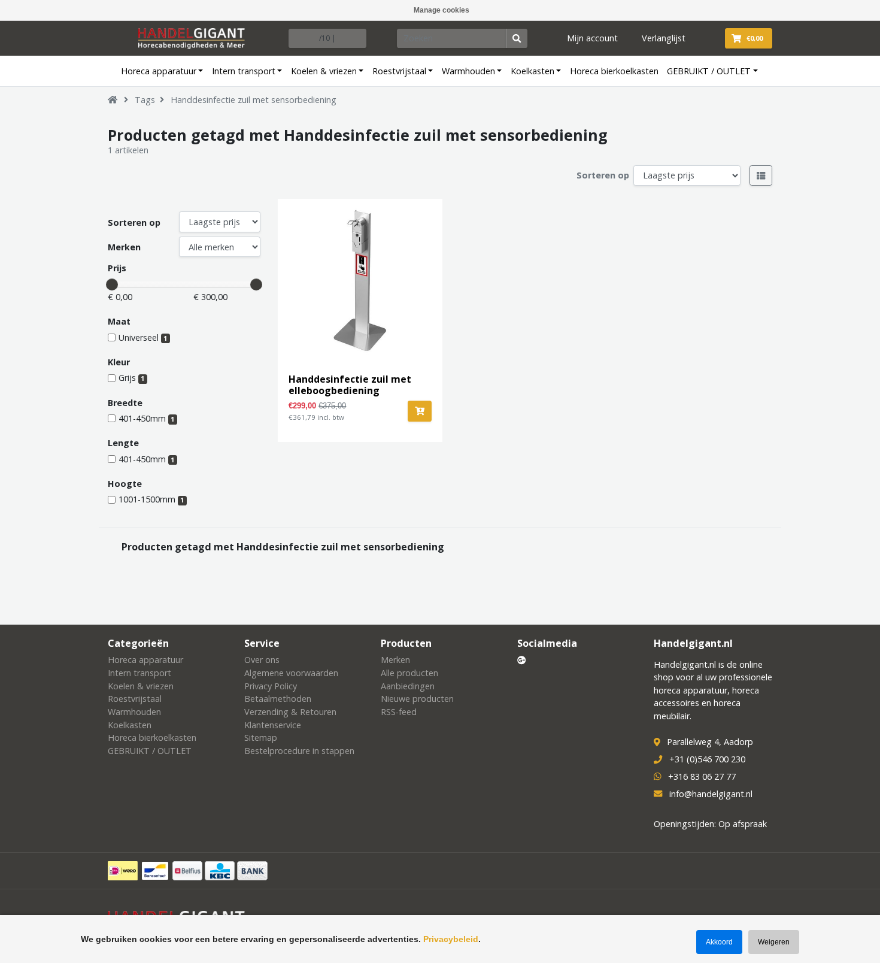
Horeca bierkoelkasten (614, 71)
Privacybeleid (450, 939)
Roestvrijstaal (399, 71)
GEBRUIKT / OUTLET (709, 71)
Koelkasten (532, 71)
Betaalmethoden (277, 698)
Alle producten (409, 673)
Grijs (131, 377)
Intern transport (243, 71)
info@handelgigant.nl (710, 794)
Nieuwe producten (417, 698)
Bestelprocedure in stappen (299, 750)
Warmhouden (468, 71)
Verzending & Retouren (290, 711)
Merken (124, 247)
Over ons (262, 659)
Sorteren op (602, 175)
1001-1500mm (151, 499)
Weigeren (774, 942)
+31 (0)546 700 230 (707, 759)
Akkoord (719, 942)
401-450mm (146, 418)
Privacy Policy (270, 686)
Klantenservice (272, 725)
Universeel (143, 337)
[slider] (112, 284)
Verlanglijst (663, 38)
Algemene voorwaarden (291, 673)
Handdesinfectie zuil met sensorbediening (253, 99)
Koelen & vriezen (324, 71)
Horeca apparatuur (158, 71)
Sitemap (260, 737)
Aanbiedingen (408, 686)
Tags (145, 99)
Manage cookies (441, 10)
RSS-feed (399, 711)
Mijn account (592, 38)
